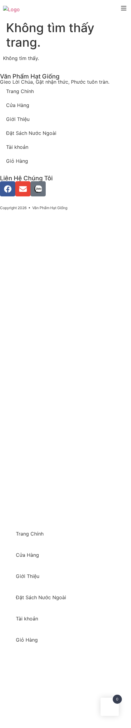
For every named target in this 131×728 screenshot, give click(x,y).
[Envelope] (22, 188)
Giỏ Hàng (17, 161)
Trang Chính (20, 91)
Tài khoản (17, 147)
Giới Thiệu (18, 119)
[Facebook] (7, 188)
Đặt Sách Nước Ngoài (31, 133)
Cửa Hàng (17, 105)
